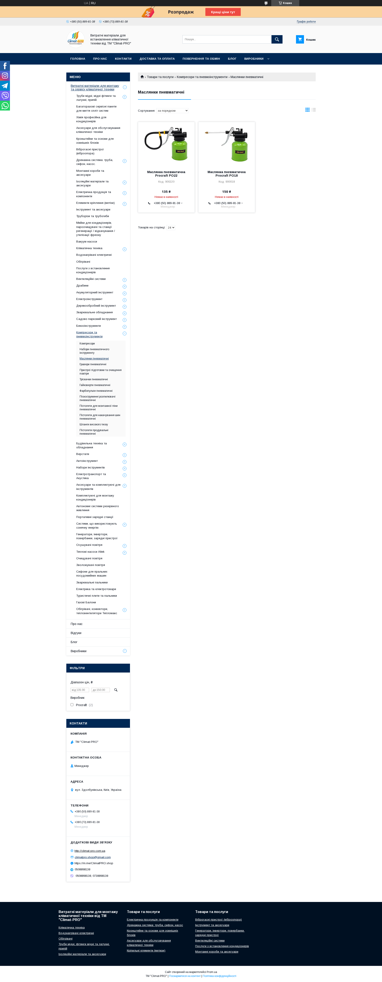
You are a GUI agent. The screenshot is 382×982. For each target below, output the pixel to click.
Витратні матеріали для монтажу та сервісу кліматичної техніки (95, 87)
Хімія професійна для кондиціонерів (91, 119)
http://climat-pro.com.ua (89, 850)
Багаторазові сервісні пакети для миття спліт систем (96, 108)
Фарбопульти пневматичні (96, 390)
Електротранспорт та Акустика (91, 476)
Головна (77, 58)
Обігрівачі (83, 261)
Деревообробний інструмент (96, 305)
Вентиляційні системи (91, 279)
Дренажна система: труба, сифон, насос (155, 925)
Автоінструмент (87, 460)
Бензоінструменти (88, 325)
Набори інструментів (90, 467)
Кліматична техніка (89, 248)
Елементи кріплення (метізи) (95, 202)
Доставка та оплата (157, 58)
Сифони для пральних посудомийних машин (91, 573)
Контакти (123, 58)
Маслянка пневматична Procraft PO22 (166, 173)
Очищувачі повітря (89, 558)
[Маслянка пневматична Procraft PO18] (227, 144)
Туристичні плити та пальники (96, 595)
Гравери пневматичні (93, 364)
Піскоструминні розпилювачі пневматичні (97, 398)
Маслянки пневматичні (94, 358)
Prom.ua (212, 972)
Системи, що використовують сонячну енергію (96, 525)
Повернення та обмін (201, 58)
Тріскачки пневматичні (94, 379)
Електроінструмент (89, 299)
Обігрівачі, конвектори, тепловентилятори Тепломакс (96, 611)
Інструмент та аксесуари (93, 209)
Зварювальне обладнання (94, 312)
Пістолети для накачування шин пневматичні (100, 417)
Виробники (254, 58)
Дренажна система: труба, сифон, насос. (94, 162)
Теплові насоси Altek (90, 551)
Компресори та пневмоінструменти (202, 77)
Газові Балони (86, 602)
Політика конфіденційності (219, 976)
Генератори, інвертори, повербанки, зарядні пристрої (97, 536)
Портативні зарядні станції (94, 517)
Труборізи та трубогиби (92, 216)
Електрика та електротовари (96, 589)
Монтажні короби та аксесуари (90, 172)
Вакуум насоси (86, 241)
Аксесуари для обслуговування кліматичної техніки (98, 130)
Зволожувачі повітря (90, 565)
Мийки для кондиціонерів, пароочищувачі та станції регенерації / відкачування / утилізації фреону (95, 229)
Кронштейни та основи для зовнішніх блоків (95, 140)
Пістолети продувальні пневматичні (94, 432)
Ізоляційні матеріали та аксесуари (92, 183)
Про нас (100, 58)
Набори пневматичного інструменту (94, 351)
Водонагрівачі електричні (94, 254)
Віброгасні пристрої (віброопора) (90, 151)
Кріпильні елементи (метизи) (146, 950)
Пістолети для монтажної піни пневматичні (99, 407)
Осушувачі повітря (89, 544)
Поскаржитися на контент (185, 976)
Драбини (82, 285)
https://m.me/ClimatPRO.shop (93, 863)
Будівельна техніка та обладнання (91, 445)
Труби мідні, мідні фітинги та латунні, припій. (96, 97)
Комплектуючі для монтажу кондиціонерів (95, 497)
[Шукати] (277, 39)
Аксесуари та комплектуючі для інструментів (98, 486)
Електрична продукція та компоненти (93, 194)
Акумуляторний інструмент (94, 292)
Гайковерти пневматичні (95, 385)
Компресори (87, 343)
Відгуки (76, 633)
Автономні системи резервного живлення (97, 508)
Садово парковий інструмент (96, 319)
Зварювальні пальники (92, 582)
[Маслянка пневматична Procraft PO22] (166, 144)
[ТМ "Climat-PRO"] (75, 47)
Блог (232, 58)
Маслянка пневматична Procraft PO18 (227, 173)
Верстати (82, 454)
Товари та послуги (160, 77)
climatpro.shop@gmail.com (93, 857)
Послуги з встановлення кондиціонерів (93, 270)
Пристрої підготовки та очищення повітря (101, 372)
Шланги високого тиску (94, 424)
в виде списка (314, 111)
